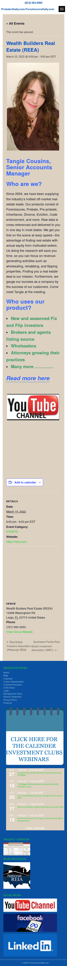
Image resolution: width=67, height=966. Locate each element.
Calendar (8, 679)
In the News (9, 688)
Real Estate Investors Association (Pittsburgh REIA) (19, 646)
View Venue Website (19, 632)
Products (7, 703)
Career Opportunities (13, 682)
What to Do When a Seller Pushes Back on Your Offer (41, 807)
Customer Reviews (12, 685)
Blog (5, 675)
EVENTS (12, 531)
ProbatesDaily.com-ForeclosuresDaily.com (27, 9)
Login (6, 691)
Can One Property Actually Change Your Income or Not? (40, 796)
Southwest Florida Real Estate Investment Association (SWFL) (45, 646)
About (6, 672)
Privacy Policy (10, 700)
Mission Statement (12, 697)
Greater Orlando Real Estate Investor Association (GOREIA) (39, 773)
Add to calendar (25, 482)
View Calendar (35, 828)
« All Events (15, 23)
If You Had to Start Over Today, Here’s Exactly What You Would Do (40, 819)
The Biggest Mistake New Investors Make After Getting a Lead (38, 785)
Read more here (28, 378)
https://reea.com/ (16, 542)
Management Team (12, 694)
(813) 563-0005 (33, 2)
